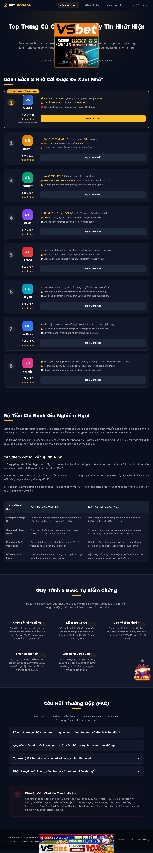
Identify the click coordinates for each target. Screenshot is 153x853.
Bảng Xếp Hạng (69, 5)
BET (20, 5)
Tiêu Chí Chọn (92, 5)
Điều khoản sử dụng (139, 839)
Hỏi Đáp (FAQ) (139, 5)
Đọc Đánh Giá (93, 157)
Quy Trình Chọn (115, 5)
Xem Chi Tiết (93, 118)
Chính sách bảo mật (114, 839)
